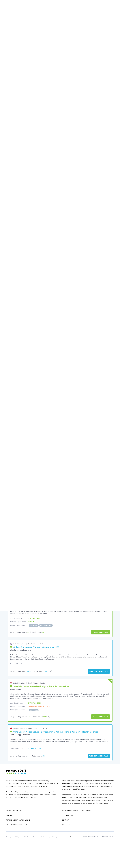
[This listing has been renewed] (51, 671)
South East (32, 728)
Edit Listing (67, 815)
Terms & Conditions (91, 837)
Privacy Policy (108, 837)
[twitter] (71, 837)
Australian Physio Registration (76, 811)
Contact (65, 820)
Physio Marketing (14, 811)
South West (33, 644)
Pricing (9, 815)
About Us (66, 825)
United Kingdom (19, 644)
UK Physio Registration (16, 825)
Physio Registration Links (18, 820)
